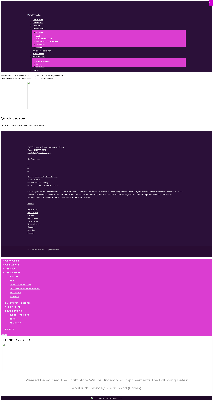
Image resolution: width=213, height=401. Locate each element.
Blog (13, 319)
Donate (14, 277)
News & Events (13, 311)
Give (12, 281)
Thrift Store (13, 307)
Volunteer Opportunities (25, 289)
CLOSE (210, 2)
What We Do (12, 261)
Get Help (10, 269)
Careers (14, 297)
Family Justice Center (18, 303)
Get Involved (12, 273)
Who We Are (12, 265)
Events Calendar (20, 315)
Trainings (15, 293)
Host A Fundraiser (20, 285)
